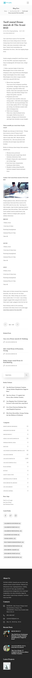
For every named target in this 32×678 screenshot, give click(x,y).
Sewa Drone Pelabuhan (10, 482)
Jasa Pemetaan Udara (11, 534)
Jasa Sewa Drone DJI (14, 11)
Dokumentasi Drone (9, 430)
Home (5, 11)
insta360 (5, 446)
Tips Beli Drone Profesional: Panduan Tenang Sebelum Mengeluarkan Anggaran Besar (17, 389)
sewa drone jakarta (11, 549)
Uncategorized (7, 486)
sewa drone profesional (12, 557)
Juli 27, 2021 (22, 31)
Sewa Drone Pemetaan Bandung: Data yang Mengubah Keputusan (16, 408)
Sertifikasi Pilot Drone (10, 478)
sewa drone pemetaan (12, 553)
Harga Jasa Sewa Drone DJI (11, 438)
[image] (8, 2)
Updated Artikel (8, 491)
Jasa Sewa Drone (8, 454)
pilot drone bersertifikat (14, 542)
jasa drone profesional (13, 531)
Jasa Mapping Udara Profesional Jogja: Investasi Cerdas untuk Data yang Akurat (17, 402)
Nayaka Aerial (9, 538)
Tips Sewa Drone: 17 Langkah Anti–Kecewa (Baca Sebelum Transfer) (15, 396)
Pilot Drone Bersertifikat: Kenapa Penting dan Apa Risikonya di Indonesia (17, 414)
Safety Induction (8, 474)
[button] (26, 375)
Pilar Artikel (7, 466)
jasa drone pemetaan (11, 527)
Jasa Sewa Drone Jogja (9, 462)
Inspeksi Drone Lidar (9, 442)
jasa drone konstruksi (12, 523)
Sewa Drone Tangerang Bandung (11, 31)
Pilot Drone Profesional (13, 546)
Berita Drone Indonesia (10, 426)
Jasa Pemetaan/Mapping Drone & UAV (14, 450)
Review (5, 470)
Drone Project (7, 434)
